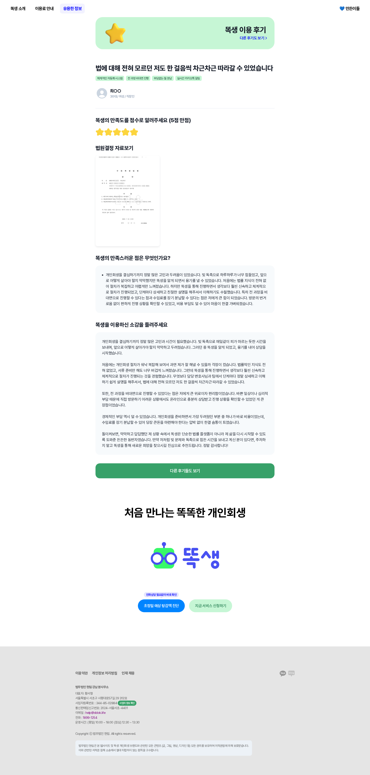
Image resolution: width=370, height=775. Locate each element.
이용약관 (81, 673)
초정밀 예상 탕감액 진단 (161, 605)
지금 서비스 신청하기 (210, 605)
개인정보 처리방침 (104, 673)
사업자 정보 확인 (126, 703)
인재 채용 (128, 673)
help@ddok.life (95, 713)
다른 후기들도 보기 (185, 470)
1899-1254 (90, 718)
